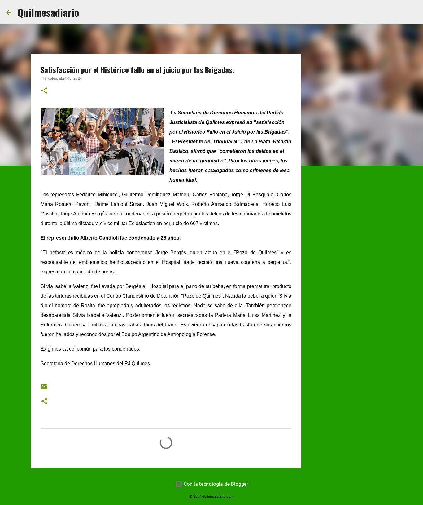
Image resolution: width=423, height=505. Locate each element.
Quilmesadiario (48, 12)
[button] (44, 91)
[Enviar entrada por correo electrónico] (44, 389)
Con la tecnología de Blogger (215, 484)
